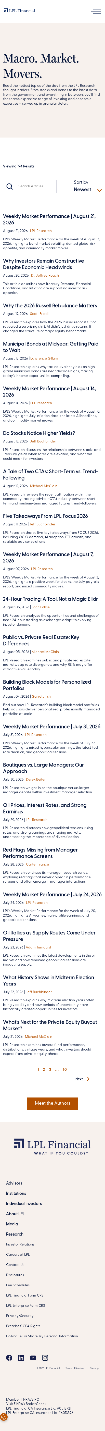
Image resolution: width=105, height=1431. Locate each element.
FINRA (25, 1400)
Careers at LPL (18, 1255)
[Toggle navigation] (95, 11)
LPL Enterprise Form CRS (25, 1306)
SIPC (35, 1400)
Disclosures (15, 1275)
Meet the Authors (52, 1103)
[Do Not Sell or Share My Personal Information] (4, 1417)
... (57, 1070)
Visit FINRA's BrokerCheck (26, 1404)
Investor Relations (20, 1245)
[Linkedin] (21, 1358)
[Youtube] (33, 1358)
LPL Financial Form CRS (25, 1296)
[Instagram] (45, 1358)
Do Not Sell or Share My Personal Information (42, 1336)
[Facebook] (9, 1358)
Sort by (81, 182)
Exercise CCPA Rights (23, 1326)
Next (79, 1079)
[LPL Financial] (19, 11)
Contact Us (15, 1265)
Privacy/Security (20, 1316)
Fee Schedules (18, 1285)
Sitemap (94, 1368)
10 (65, 1070)
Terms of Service (74, 1368)
